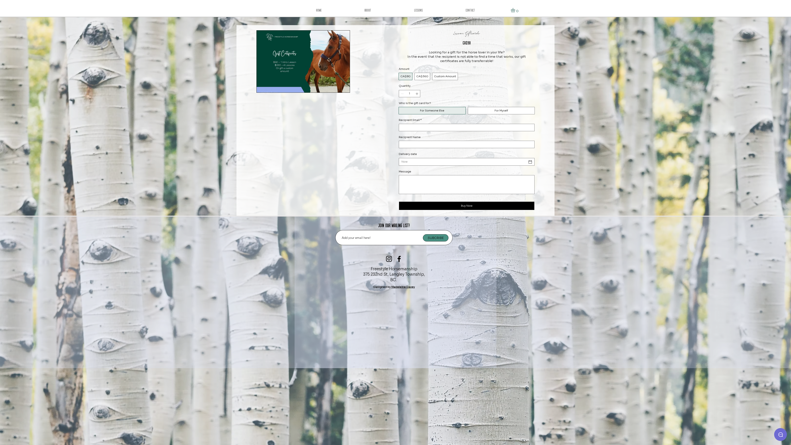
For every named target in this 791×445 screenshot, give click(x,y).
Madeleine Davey (403, 287)
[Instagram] (389, 259)
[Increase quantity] (417, 93)
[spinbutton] (409, 93)
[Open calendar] (530, 161)
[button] (515, 10)
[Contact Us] (780, 434)
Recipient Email (410, 120)
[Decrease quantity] (401, 93)
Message (405, 171)
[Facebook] (399, 259)
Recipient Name (410, 137)
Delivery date (408, 154)
